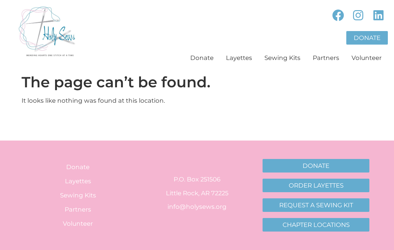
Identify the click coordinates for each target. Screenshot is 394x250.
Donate (202, 58)
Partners (326, 58)
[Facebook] (338, 15)
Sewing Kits (282, 58)
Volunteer (367, 58)
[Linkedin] (378, 15)
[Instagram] (358, 15)
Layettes (239, 58)
